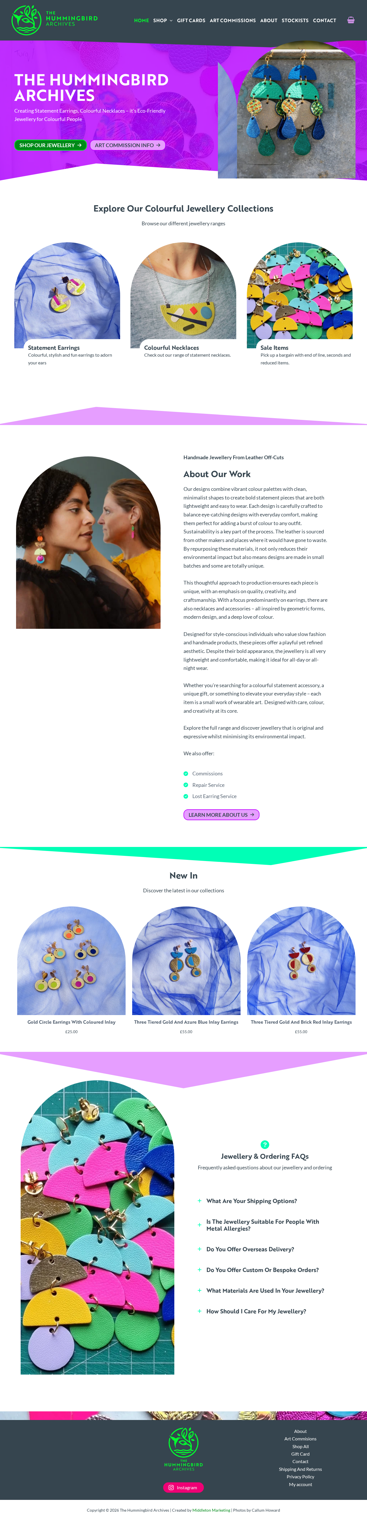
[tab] (265, 1201)
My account (300, 1484)
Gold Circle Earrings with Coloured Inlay (72, 1022)
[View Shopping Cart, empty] (351, 20)
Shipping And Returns (300, 1469)
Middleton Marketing (211, 1510)
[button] (170, 20)
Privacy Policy (300, 1476)
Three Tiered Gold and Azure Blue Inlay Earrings (186, 1022)
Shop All (300, 1446)
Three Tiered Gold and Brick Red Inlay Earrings (301, 1022)
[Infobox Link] (67, 304)
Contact (300, 1461)
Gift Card (300, 1453)
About (300, 1431)
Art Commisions (300, 1438)
